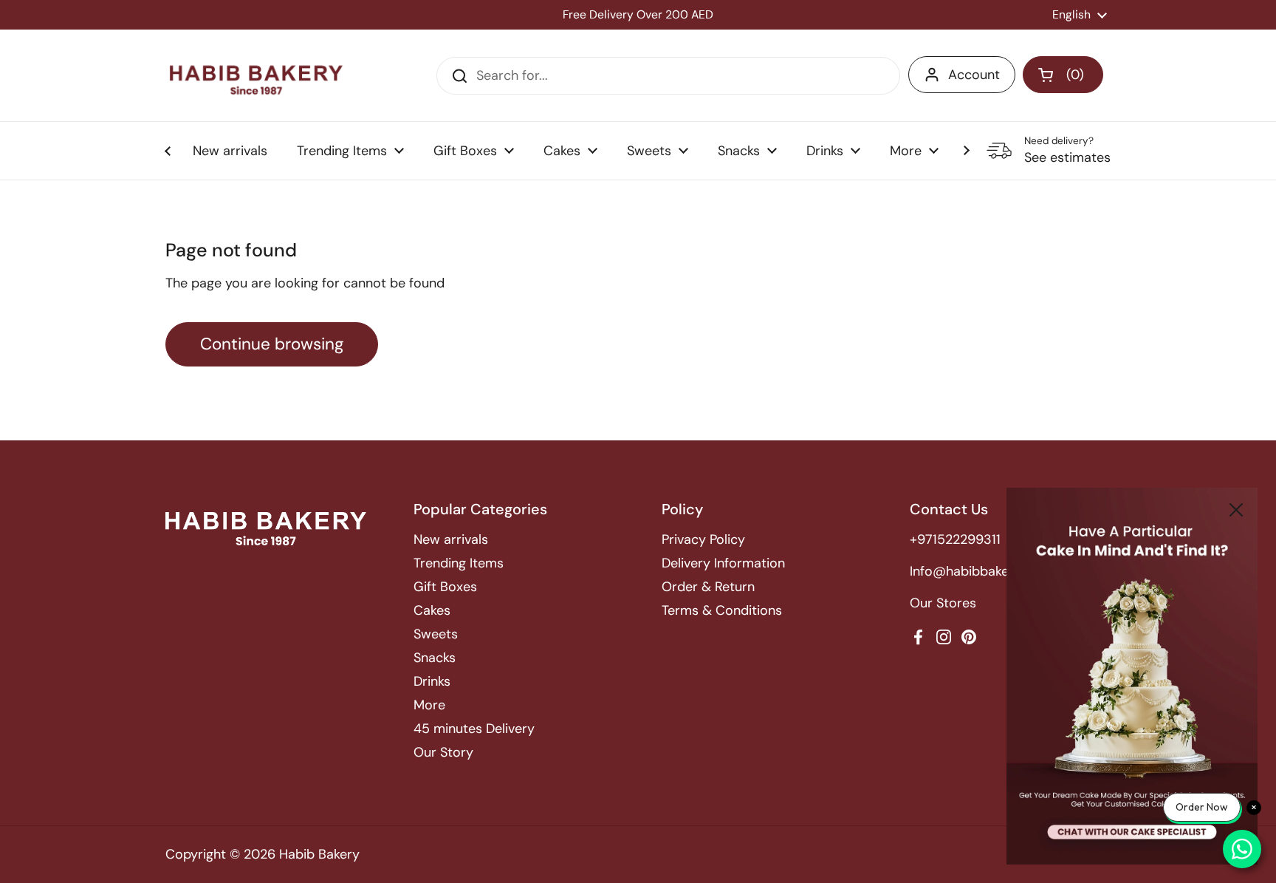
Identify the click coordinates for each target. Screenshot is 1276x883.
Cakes (432, 610)
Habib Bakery (319, 854)
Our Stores (943, 603)
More (429, 705)
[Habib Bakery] (256, 75)
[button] (1063, 74)
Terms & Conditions (722, 610)
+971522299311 (955, 539)
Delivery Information (723, 563)
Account (974, 74)
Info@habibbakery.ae (974, 571)
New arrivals (451, 539)
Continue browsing (271, 344)
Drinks (432, 681)
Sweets (436, 634)
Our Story (443, 752)
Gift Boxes (445, 587)
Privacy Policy (703, 539)
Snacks (435, 657)
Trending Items (459, 563)
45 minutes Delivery (474, 728)
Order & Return (708, 587)
